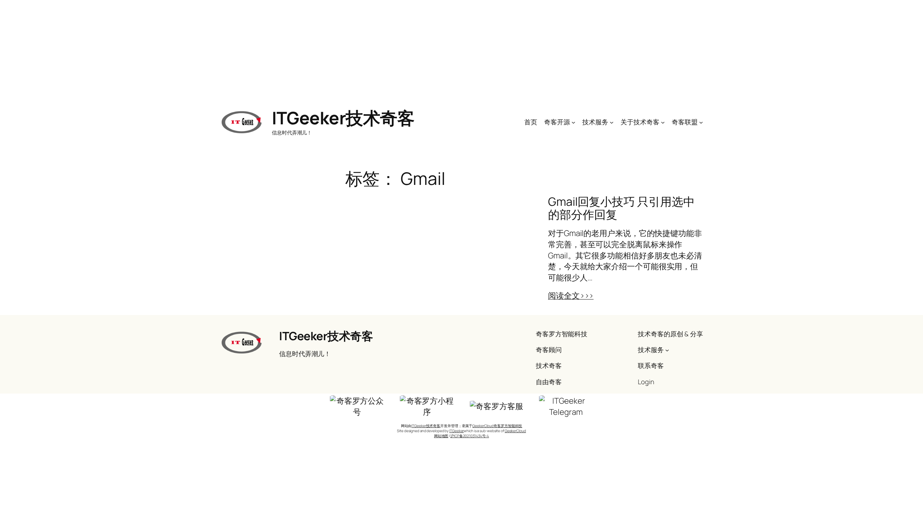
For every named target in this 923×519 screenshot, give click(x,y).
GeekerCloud (515, 430)
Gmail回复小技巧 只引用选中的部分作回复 (621, 208)
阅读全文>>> (570, 295)
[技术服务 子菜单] (612, 122)
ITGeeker (456, 430)
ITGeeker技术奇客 (343, 117)
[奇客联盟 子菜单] (701, 122)
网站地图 (441, 435)
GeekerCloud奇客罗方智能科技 (497, 425)
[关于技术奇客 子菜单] (663, 122)
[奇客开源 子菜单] (573, 122)
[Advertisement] (461, 50)
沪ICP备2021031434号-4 (469, 435)
